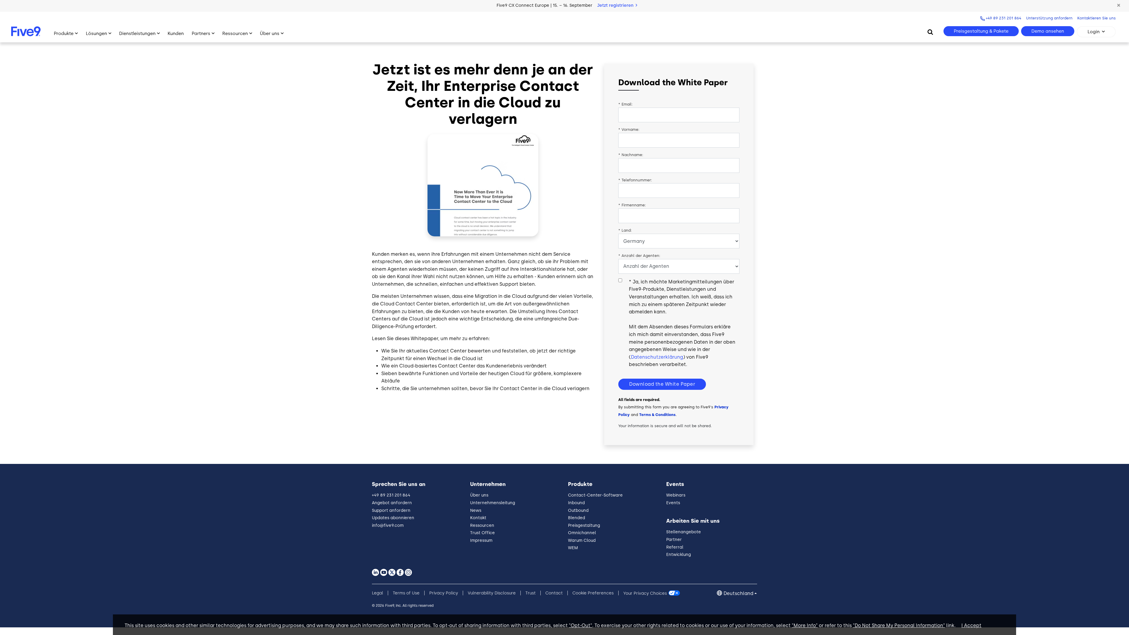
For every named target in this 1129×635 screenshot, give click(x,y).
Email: (625, 104)
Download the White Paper (662, 384)
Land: (625, 230)
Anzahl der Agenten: (639, 255)
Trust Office (482, 532)
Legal (377, 593)
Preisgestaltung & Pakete (981, 31)
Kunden (176, 33)
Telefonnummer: (635, 180)
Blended (576, 517)
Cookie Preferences (593, 593)
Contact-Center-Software (595, 495)
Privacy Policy (443, 593)
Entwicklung (678, 554)
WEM (573, 547)
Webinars (675, 495)
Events (673, 502)
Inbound (576, 502)
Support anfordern (391, 510)
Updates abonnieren (393, 517)
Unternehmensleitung (492, 502)
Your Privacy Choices (645, 593)
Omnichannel (582, 532)
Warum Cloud (582, 540)
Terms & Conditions (657, 414)
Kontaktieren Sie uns (1096, 18)
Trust (530, 593)
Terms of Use (406, 593)
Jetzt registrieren (615, 5)
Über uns (269, 33)
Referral (674, 547)
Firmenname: (632, 205)
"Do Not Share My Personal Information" (899, 625)
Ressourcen (235, 33)
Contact (554, 593)
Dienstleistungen (137, 33)
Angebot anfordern (392, 502)
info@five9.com (388, 525)
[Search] (930, 32)
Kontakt (478, 517)
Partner (674, 539)
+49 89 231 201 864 (1003, 18)
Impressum (481, 540)
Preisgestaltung (584, 525)
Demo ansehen (1047, 31)
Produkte (64, 33)
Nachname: (630, 155)
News (475, 510)
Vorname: (628, 129)
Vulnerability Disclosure (492, 593)
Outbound (578, 510)
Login (1094, 31)
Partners (201, 33)
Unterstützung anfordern (1049, 18)
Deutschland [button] (738, 593)
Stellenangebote (683, 531)
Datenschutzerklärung (657, 357)
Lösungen (96, 33)
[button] (1118, 5)
